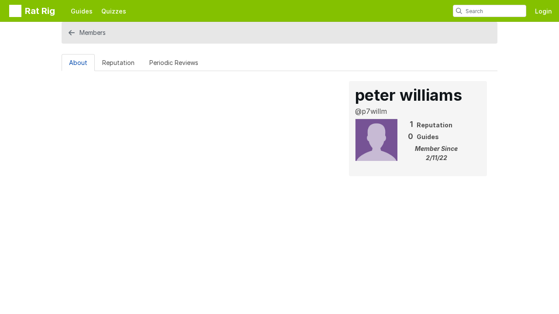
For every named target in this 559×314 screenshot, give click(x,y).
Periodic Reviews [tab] (173, 62)
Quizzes (113, 11)
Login (543, 11)
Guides (82, 11)
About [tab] (78, 62)
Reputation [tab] (118, 62)
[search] (459, 11)
